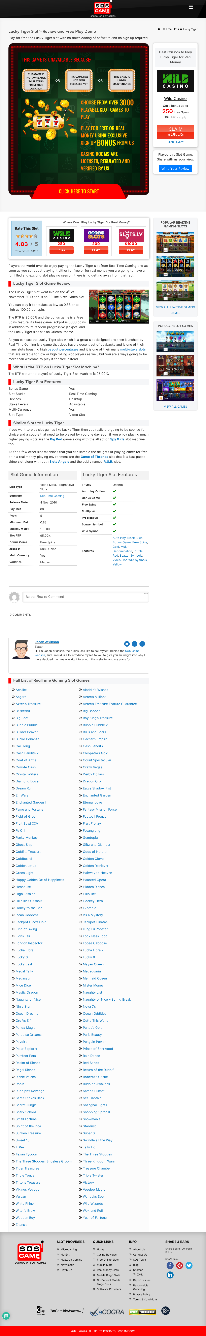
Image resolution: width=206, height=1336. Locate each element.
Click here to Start (79, 191)
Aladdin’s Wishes (95, 690)
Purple (138, 551)
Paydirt (21, 1042)
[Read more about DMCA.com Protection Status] (142, 1312)
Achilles (21, 690)
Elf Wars (22, 795)
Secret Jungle (26, 1105)
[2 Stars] (22, 236)
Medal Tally (24, 971)
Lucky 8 (89, 957)
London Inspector (29, 943)
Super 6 (89, 1133)
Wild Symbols (137, 560)
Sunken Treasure (28, 1133)
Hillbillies (89, 894)
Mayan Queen (93, 964)
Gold (116, 547)
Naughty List (92, 992)
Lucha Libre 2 (93, 950)
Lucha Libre (24, 950)
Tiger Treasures (27, 1168)
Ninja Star (23, 1006)
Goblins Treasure (28, 852)
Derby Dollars (93, 774)
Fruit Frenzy (92, 823)
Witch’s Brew (25, 1211)
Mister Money (93, 985)
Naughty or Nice (28, 999)
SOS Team (139, 1259)
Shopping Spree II (96, 1112)
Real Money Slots (108, 1269)
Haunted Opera (94, 880)
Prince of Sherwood (98, 1049)
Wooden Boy (25, 1218)
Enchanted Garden (97, 795)
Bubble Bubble (27, 725)
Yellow (117, 564)
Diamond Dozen (28, 781)
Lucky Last (24, 964)
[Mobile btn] (191, 6)
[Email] (127, 644)
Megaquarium (93, 971)
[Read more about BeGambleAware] (67, 1310)
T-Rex (20, 1147)
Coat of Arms (26, 760)
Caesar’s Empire (95, 739)
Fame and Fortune (29, 809)
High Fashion (25, 894)
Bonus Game (122, 542)
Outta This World (95, 1020)
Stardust (89, 1126)
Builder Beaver (27, 732)
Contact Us (140, 1254)
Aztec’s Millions (94, 697)
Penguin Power (94, 1042)
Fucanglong (91, 830)
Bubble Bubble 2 (95, 725)
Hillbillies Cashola (29, 901)
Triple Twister (93, 1175)
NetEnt (65, 1254)
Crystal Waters (27, 774)
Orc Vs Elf (23, 1020)
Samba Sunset (94, 1091)
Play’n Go (66, 1269)
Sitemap (138, 1269)
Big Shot (22, 718)
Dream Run (24, 788)
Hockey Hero (93, 901)
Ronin (20, 1084)
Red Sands (91, 1063)
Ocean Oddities (94, 1013)
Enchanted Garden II (31, 802)
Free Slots (172, 29)
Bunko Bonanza (27, 739)
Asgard (21, 697)
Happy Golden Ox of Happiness (40, 880)
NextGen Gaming (71, 1259)
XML (140, 1274)
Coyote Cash (26, 767)
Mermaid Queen (95, 978)
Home (100, 1249)
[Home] (159, 29)
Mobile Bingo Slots (108, 1275)
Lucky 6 (22, 957)
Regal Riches (25, 1070)
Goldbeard (24, 859)
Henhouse (23, 887)
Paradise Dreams (28, 1035)
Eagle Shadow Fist (97, 788)
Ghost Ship (24, 845)
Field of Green (26, 816)
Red (115, 555)
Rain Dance (91, 1056)
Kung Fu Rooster (95, 929)
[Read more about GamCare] (40, 1310)
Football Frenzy (94, 816)
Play (62, 250)
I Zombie (89, 908)
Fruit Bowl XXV (27, 823)
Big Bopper (91, 711)
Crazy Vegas (92, 767)
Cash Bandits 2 (27, 753)
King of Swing (26, 929)
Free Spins (139, 542)
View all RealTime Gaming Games (175, 309)
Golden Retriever (95, 866)
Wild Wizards (93, 1203)
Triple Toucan (26, 1175)
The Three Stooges (97, 1154)
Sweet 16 (23, 1140)
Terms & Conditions (145, 1299)
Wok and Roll (93, 1211)
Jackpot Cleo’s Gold (31, 922)
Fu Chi (20, 830)
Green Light (24, 873)
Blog (136, 1264)
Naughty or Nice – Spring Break (107, 999)
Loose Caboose (95, 943)
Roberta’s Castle (95, 1077)
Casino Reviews (107, 1254)
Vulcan (21, 1196)
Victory (88, 1182)
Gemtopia (90, 838)
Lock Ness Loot (95, 936)
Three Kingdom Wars (99, 1161)
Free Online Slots (108, 1259)
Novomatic (67, 1264)
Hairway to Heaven (97, 873)
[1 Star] (18, 236)
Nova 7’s (89, 1006)
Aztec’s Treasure (28, 704)
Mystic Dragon (27, 992)
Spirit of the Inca (28, 1126)
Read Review (175, 141)
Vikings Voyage (27, 1189)
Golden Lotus (26, 866)
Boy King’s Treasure (98, 718)
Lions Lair (23, 936)
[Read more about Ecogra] (107, 1311)
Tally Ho (89, 1147)
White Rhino (25, 1203)
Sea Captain (92, 1098)
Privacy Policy (141, 1294)
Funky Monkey (27, 838)
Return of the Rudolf (98, 1070)
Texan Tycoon (26, 1154)
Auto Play (119, 538)
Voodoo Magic (94, 1189)
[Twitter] (134, 644)
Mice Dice (23, 985)
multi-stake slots (133, 349)
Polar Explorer (26, 1049)
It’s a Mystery (93, 915)
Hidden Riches (94, 887)
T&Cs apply (178, 117)
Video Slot (120, 560)
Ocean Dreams (27, 1013)
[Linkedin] (142, 644)
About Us (139, 1249)
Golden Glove (93, 859)
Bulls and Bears (94, 732)
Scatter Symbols (131, 555)
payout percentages (63, 349)
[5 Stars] (35, 236)
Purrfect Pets (26, 1056)
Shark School (26, 1112)
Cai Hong (23, 746)
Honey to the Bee (29, 908)
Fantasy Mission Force (100, 809)
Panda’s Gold (93, 1028)
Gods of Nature (94, 852)
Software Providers (109, 1289)
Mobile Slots (104, 1264)
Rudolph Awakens (96, 1084)
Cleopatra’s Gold (95, 753)
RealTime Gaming (52, 496)
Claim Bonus (175, 131)
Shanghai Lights (95, 1105)
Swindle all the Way (97, 1140)
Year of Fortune (95, 1218)
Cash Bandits (93, 746)
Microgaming (69, 1249)
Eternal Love (92, 802)
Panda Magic (25, 1028)
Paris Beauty (92, 1035)
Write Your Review (175, 168)
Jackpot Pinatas (95, 922)
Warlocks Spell (94, 1196)
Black (131, 538)
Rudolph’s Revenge (30, 1091)
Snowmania (91, 1119)
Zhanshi (21, 1225)
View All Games (175, 406)
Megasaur (23, 978)
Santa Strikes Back (30, 1098)
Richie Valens (26, 1077)
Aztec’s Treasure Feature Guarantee (110, 704)
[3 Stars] (27, 236)
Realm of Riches (28, 1063)
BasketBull (23, 711)
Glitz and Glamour (96, 845)
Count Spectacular (97, 760)
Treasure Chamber (97, 1168)
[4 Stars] (31, 236)
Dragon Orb (92, 781)
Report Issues (141, 1280)
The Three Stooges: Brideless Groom (44, 1161)
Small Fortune (26, 1119)
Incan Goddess (27, 915)
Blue (139, 538)
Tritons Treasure (28, 1182)
